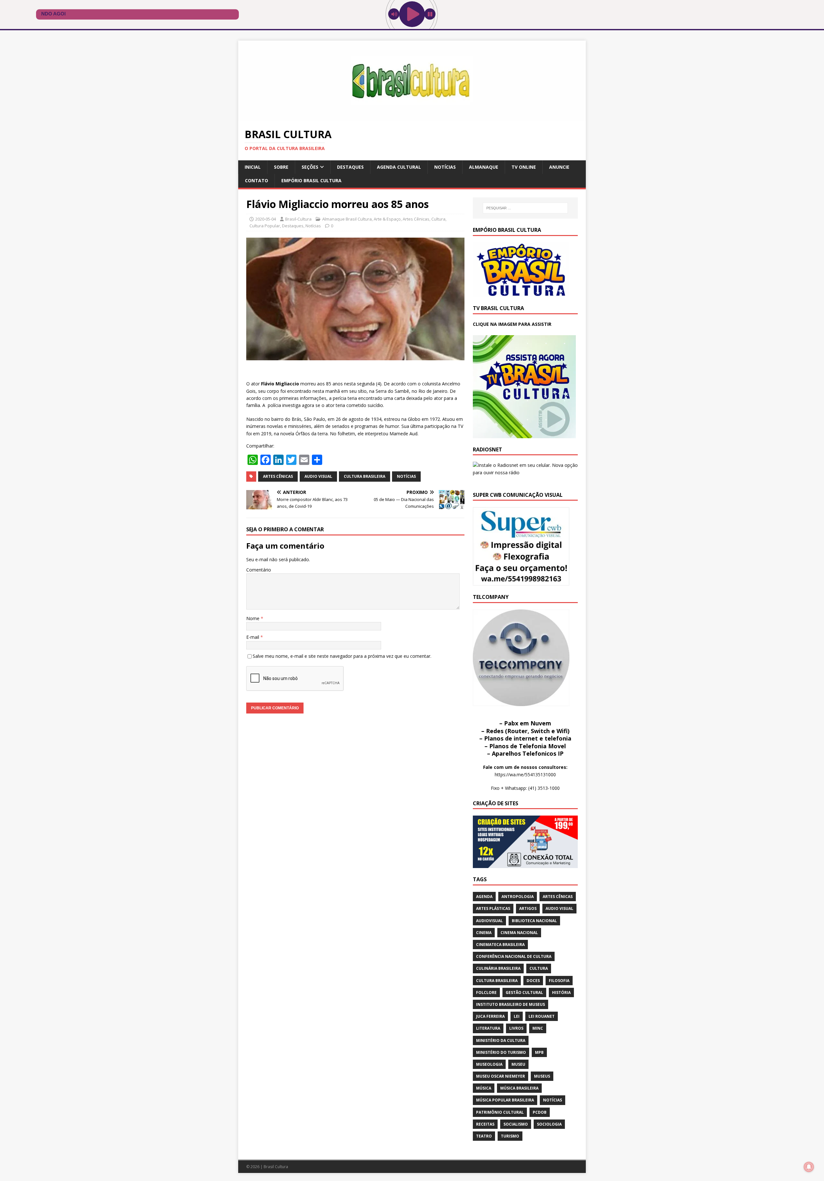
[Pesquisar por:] (525, 208)
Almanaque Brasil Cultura (347, 219)
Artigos (528, 908)
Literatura (488, 1028)
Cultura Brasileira (364, 476)
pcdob (540, 1112)
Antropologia (517, 896)
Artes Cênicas (416, 219)
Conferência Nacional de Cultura (513, 956)
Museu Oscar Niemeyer (500, 1076)
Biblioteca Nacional (534, 920)
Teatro (484, 1136)
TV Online (523, 167)
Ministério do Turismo (501, 1052)
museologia (489, 1064)
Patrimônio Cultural (500, 1112)
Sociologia (549, 1124)
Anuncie (559, 167)
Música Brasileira (519, 1088)
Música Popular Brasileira (505, 1100)
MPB (539, 1052)
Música (483, 1088)
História (561, 992)
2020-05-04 (265, 219)
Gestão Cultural (524, 992)
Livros (516, 1028)
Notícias (445, 167)
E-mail (253, 637)
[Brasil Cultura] (412, 117)
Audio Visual (318, 476)
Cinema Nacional (519, 932)
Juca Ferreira (490, 1016)
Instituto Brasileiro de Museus (510, 1004)
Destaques (350, 167)
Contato (256, 180)
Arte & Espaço (387, 219)
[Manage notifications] (809, 1167)
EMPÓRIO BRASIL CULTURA (311, 180)
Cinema (484, 932)
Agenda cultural (399, 167)
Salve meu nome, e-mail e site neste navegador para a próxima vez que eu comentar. (342, 656)
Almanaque (483, 167)
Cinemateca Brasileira (500, 944)
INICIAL (253, 167)
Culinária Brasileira (498, 968)
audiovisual (489, 920)
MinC (537, 1028)
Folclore (486, 992)
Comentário (258, 570)
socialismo (515, 1124)
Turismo (510, 1136)
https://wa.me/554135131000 (525, 774)
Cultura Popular (264, 226)
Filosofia (559, 980)
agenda (484, 896)
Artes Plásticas (493, 908)
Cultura (438, 219)
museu (518, 1064)
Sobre (281, 167)
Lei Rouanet (542, 1016)
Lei (517, 1016)
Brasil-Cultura (298, 219)
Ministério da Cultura (500, 1040)
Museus (542, 1076)
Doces (533, 980)
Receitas (485, 1124)
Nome (253, 618)
